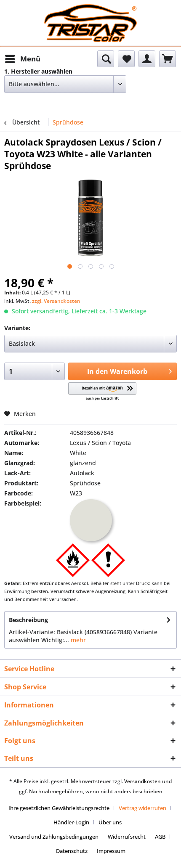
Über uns (110, 822)
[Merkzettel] (126, 58)
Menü (30, 59)
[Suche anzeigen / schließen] (105, 58)
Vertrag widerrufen (142, 808)
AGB (160, 836)
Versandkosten (142, 781)
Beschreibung (28, 620)
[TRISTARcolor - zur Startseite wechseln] (90, 11)
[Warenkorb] (167, 58)
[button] (102, 391)
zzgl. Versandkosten (56, 301)
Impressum (111, 851)
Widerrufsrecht (127, 836)
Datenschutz (72, 851)
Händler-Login (71, 822)
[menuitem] (22, 58)
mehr (77, 640)
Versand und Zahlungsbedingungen (53, 836)
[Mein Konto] (146, 58)
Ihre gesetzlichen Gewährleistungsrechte (58, 808)
